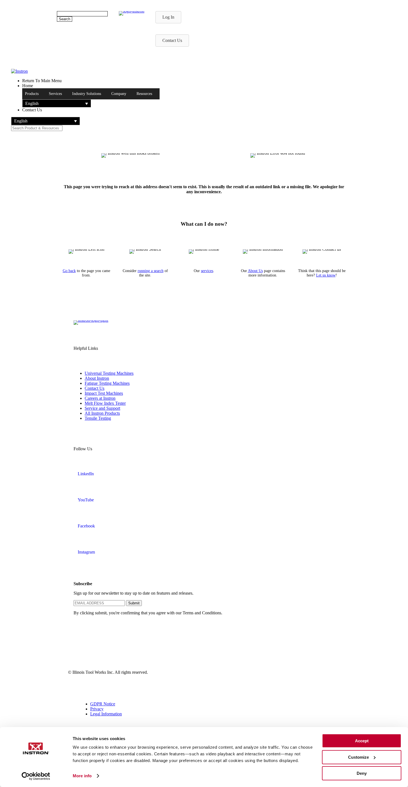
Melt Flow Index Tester (105, 403)
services (207, 271)
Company (118, 94)
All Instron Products (102, 413)
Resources (144, 94)
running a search (150, 271)
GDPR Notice (102, 703)
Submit (134, 603)
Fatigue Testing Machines (107, 383)
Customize (358, 757)
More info (82, 775)
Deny (362, 773)
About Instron (97, 378)
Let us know (326, 275)
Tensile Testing (98, 418)
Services (55, 94)
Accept (362, 740)
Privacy (97, 708)
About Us (255, 271)
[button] (56, 103)
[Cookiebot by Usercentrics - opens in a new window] (36, 776)
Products (32, 94)
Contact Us (94, 388)
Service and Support (102, 408)
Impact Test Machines (104, 393)
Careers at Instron (100, 398)
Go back (69, 271)
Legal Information (106, 713)
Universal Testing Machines (109, 373)
